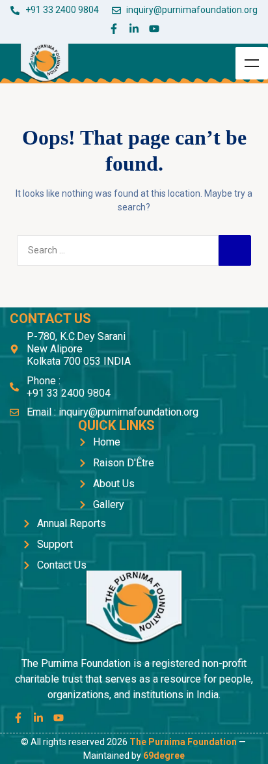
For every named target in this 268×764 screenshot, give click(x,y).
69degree (164, 755)
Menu (251, 63)
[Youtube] (154, 28)
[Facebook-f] (114, 28)
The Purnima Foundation (183, 742)
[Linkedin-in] (134, 28)
